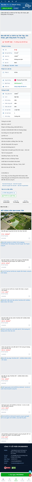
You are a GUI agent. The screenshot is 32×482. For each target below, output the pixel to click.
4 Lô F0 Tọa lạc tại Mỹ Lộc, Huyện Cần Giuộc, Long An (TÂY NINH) (14, 289)
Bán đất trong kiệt (17, 183)
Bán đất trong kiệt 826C (23, 185)
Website (6, 461)
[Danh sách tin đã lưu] (5, 1)
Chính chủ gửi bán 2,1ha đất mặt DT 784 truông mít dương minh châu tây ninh (15, 347)
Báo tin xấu (4, 206)
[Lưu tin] (29, 238)
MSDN (5, 450)
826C (16, 65)
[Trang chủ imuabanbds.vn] (28, 5)
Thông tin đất (5, 90)
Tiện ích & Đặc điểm (7, 189)
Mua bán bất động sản (7, 183)
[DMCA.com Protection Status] (14, 468)
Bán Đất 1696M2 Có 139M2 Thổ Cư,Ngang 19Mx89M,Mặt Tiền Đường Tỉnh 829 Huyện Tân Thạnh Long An (15, 260)
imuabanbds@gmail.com (17, 463)
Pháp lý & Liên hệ (6, 69)
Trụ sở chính (5, 456)
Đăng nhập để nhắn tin (20, 86)
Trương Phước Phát (21, 80)
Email (5, 463)
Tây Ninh (11, 65)
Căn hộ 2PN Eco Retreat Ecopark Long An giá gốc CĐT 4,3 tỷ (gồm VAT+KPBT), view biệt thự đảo (15, 434)
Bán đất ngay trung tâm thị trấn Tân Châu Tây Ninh (14, 231)
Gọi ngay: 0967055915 (16, 474)
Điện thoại (7, 459)
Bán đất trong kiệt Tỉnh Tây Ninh (9, 185)
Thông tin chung (6, 46)
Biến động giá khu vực (9, 192)
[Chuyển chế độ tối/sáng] (2, 1)
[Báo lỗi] (30, 471)
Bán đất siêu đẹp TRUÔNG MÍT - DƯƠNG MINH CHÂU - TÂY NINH (15, 376)
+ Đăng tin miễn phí (7, 8)
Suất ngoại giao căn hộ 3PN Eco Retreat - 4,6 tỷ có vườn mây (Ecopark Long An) (15, 405)
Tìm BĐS (16, 8)
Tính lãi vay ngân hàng (9, 195)
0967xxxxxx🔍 (18, 83)
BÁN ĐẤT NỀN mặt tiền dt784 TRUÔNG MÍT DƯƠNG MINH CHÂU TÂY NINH (15, 318)
